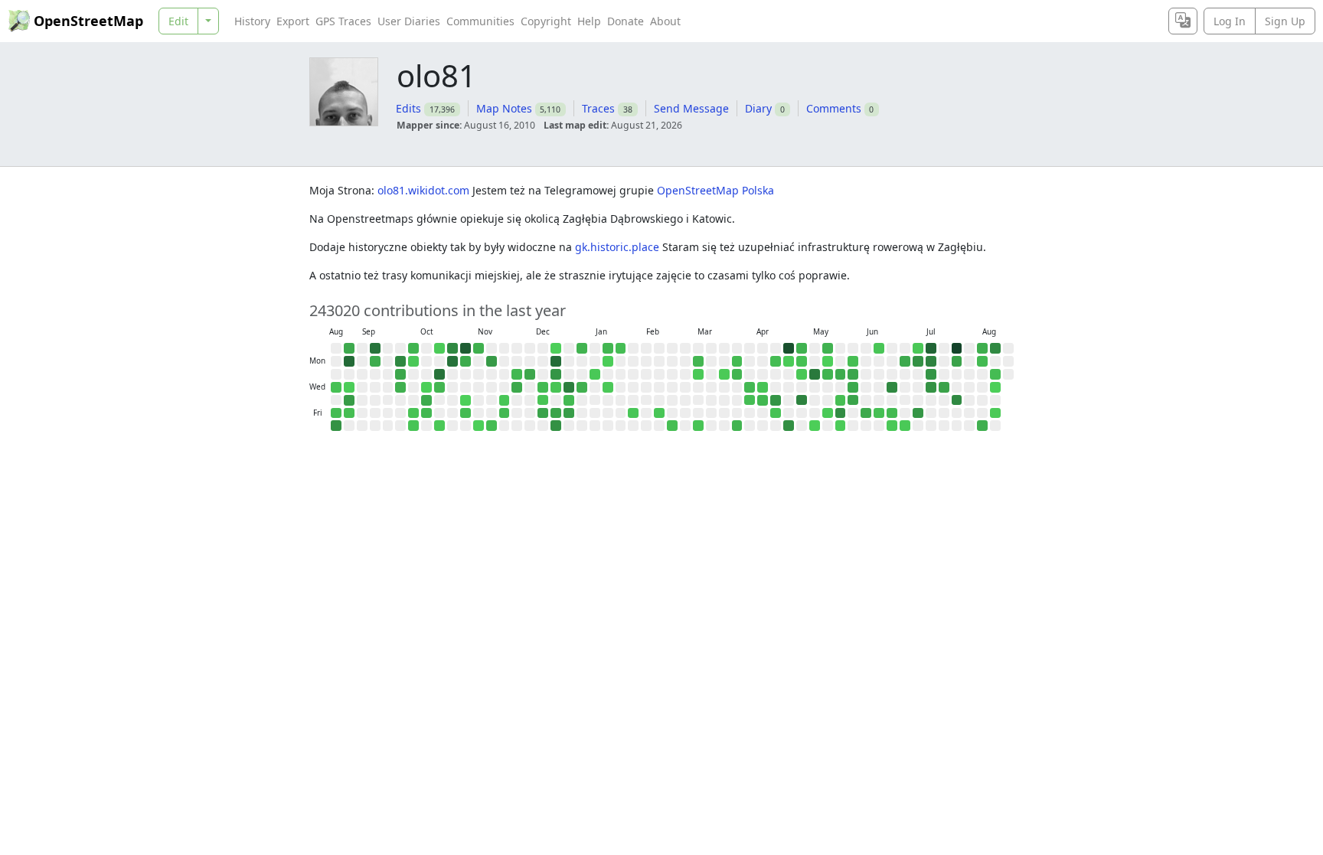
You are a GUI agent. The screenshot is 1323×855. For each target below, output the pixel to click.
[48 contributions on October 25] (439, 425)
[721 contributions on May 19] (827, 374)
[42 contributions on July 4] (905, 425)
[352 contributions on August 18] (995, 374)
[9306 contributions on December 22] (555, 361)
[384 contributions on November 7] (465, 413)
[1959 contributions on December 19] (542, 413)
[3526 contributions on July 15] (931, 387)
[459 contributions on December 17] (542, 387)
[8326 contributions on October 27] (452, 361)
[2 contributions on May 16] (814, 425)
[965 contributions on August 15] (982, 425)
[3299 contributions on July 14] (931, 374)
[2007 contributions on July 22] (944, 387)
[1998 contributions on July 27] (957, 361)
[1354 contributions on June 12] (866, 413)
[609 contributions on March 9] (698, 361)
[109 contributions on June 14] (879, 348)
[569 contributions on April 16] (762, 400)
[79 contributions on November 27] (504, 400)
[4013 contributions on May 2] (788, 425)
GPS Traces (343, 21)
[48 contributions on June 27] (892, 425)
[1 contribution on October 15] (426, 387)
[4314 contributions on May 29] (840, 413)
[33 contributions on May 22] (827, 413)
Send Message (691, 108)
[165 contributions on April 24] (775, 413)
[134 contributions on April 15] (762, 387)
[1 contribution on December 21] (555, 348)
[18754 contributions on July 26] (957, 348)
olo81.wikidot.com (424, 190)
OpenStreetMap (88, 20)
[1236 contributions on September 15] (375, 361)
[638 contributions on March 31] (737, 374)
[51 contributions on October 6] (413, 361)
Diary (758, 108)
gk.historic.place (618, 247)
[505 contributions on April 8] (749, 387)
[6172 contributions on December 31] (569, 387)
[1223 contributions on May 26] (840, 374)
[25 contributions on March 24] (724, 374)
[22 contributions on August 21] (995, 413)
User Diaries (408, 21)
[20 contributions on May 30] (840, 425)
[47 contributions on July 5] (918, 348)
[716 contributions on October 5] (413, 348)
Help (589, 21)
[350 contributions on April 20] (775, 361)
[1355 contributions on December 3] (516, 387)
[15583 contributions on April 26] (788, 348)
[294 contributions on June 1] (853, 361)
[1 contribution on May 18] (827, 361)
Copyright (546, 21)
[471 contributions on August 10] (982, 361)
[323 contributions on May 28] (840, 400)
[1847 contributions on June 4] (853, 400)
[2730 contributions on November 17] (491, 361)
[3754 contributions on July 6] (918, 361)
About (665, 21)
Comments (833, 108)
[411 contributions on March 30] (737, 361)
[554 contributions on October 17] (426, 413)
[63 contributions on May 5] (801, 374)
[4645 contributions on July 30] (957, 400)
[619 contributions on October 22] (439, 387)
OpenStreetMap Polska (715, 190)
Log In (1230, 21)
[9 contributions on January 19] (608, 361)
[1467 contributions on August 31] (349, 348)
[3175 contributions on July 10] (918, 413)
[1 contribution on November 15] (478, 425)
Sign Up (1285, 21)
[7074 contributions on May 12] (814, 374)
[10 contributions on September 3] (349, 387)
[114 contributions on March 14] (698, 425)
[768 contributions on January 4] (582, 348)
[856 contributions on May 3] (801, 348)
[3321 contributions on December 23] (555, 374)
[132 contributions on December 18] (542, 400)
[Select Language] (1182, 21)
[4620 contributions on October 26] (452, 348)
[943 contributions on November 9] (478, 348)
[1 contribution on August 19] (995, 387)
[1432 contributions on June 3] (853, 387)
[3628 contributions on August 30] (336, 425)
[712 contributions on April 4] (737, 425)
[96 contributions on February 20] (659, 413)
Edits (408, 108)
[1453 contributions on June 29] (905, 361)
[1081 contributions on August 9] (982, 348)
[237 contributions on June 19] (879, 413)
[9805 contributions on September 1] (349, 361)
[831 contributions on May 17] (827, 348)
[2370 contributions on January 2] (569, 413)
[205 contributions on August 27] (336, 387)
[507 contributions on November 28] (504, 413)
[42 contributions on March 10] (698, 374)
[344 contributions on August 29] (336, 413)
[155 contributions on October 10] (413, 413)
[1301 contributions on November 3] (465, 361)
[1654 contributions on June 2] (853, 374)
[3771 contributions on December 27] (555, 425)
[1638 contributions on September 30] (400, 374)
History (252, 21)
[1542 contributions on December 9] (529, 374)
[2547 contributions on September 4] (349, 400)
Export (292, 21)
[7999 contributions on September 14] (375, 348)
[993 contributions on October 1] (400, 387)
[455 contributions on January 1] (569, 400)
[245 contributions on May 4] (801, 361)
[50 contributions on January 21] (608, 387)
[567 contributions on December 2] (516, 374)
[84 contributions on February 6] (633, 413)
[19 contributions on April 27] (788, 361)
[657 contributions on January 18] (608, 348)
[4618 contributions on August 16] (995, 348)
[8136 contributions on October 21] (439, 374)
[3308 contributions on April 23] (775, 400)
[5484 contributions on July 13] (931, 361)
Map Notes (504, 108)
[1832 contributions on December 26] (555, 413)
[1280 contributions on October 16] (426, 400)
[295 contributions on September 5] (349, 413)
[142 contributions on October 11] (413, 425)
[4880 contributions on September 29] (400, 361)
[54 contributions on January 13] (595, 374)
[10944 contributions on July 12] (931, 348)
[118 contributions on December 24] (555, 387)
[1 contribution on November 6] (465, 400)
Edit (178, 21)
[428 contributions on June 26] (892, 413)
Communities (480, 21)
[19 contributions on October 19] (439, 348)
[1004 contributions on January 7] (582, 387)
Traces (598, 108)
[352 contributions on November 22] (491, 425)
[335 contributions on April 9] (749, 400)
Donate (625, 21)
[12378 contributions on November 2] (465, 348)
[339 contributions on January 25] (621, 348)
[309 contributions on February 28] (672, 425)
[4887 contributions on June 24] (892, 387)
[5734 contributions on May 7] (801, 400)
